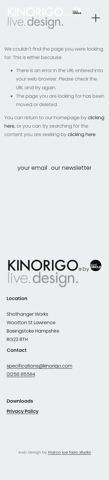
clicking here (82, 134)
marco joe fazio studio (69, 452)
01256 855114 (21, 374)
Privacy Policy (22, 411)
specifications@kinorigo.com (39, 366)
